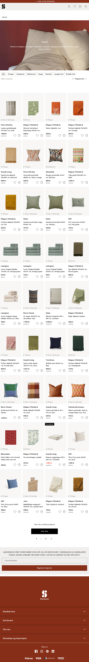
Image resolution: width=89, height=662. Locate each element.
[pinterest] (47, 651)
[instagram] (41, 651)
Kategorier (20, 74)
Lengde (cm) (59, 74)
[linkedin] (52, 651)
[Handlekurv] (80, 6)
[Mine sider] (69, 6)
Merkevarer (31, 74)
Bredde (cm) (70, 74)
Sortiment (8, 620)
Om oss (6, 629)
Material (49, 74)
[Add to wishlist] (15, 135)
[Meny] (86, 6)
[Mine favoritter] (74, 6)
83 (46, 539)
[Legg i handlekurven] (19, 135)
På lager (11, 74)
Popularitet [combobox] (79, 79)
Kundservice (9, 611)
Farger (40, 74)
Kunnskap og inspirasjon (15, 638)
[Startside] (3, 6)
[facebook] (36, 651)
